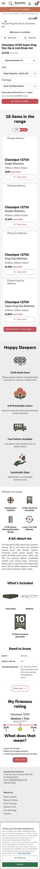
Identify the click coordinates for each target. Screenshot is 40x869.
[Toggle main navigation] (3, 3)
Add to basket (22, 101)
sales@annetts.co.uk (18, 780)
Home (4, 13)
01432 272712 (12, 777)
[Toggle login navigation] (29, 3)
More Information (24, 853)
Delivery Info (10, 807)
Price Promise (10, 804)
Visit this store (10, 783)
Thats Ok (20, 864)
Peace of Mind (11, 800)
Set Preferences (20, 858)
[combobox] (20, 73)
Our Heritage (10, 810)
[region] (20, 845)
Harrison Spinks (14, 13)
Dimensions (12, 38)
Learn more (20, 760)
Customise (32, 38)
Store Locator (10, 797)
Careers (7, 814)
